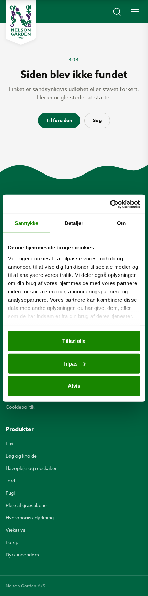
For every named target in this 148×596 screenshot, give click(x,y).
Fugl (10, 493)
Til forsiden (59, 120)
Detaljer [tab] (74, 223)
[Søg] (117, 11)
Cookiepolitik (20, 407)
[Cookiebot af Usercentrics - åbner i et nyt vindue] (110, 204)
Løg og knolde (21, 455)
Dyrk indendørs (22, 554)
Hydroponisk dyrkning (30, 517)
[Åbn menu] (134, 11)
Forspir (13, 542)
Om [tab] (121, 223)
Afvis (74, 386)
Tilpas (70, 363)
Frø (9, 443)
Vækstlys (15, 530)
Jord (10, 480)
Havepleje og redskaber (31, 468)
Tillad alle (73, 341)
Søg (97, 120)
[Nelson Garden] (21, 22)
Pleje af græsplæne (26, 505)
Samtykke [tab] (27, 223)
